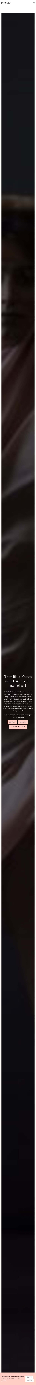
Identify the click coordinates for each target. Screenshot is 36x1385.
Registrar (23, 722)
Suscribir (12, 722)
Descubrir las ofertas (18, 726)
